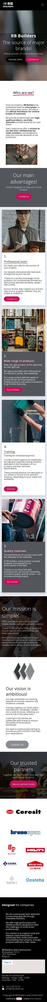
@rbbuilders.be (16, 988)
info (7, 988)
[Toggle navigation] (42, 4)
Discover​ (11, 489)
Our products (13, 389)
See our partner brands (23, 784)
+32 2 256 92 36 (13, 986)
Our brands (12, 581)
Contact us (33, 59)
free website (36, 998)
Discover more (15, 59)
